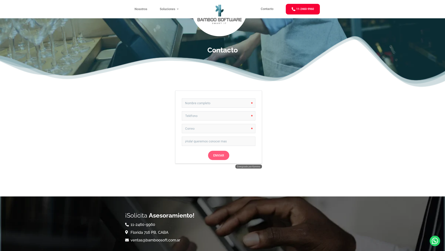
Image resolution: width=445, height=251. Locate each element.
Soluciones (167, 9)
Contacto (267, 9)
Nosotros (141, 9)
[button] (169, 9)
